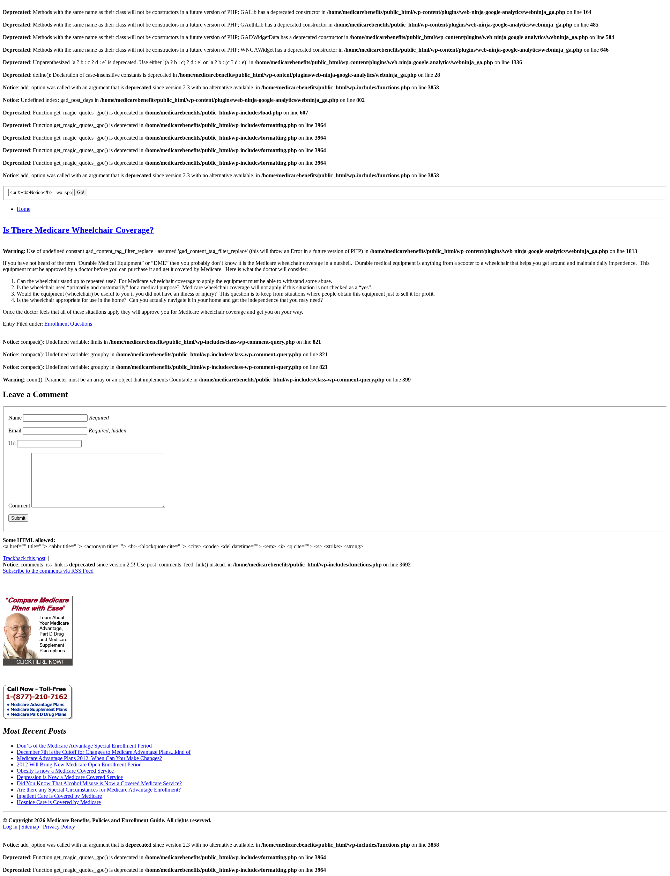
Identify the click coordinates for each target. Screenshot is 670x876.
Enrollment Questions (68, 324)
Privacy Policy (59, 827)
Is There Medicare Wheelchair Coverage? (78, 230)
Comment (19, 505)
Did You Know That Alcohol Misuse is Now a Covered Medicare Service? (99, 783)
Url (12, 443)
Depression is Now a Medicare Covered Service (70, 777)
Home (23, 209)
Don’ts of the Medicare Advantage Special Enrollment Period (84, 746)
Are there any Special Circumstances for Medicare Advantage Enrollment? (99, 790)
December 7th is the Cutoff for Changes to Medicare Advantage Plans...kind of (104, 752)
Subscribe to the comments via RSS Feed (48, 571)
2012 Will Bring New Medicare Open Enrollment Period (79, 764)
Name (15, 418)
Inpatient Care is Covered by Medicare (59, 796)
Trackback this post (24, 558)
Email (14, 430)
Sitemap (30, 827)
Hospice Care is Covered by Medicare (59, 802)
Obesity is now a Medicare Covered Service (65, 771)
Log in (10, 827)
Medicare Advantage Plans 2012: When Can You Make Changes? (89, 758)
